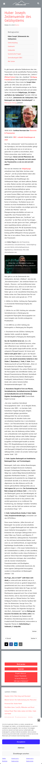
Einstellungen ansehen (21, 753)
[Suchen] (38, 3)
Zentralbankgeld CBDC (15, 58)
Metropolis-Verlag (10, 103)
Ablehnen (21, 748)
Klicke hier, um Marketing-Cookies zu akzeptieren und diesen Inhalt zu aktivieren (21, 264)
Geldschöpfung (13, 43)
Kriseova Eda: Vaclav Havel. (13, 703)
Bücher (17, 25)
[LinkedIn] (16, 644)
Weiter (34, 631)
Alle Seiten (11, 61)
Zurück (8, 638)
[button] (39, 720)
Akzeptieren (21, 742)
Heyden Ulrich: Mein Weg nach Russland (17, 696)
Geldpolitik (11, 50)
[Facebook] (11, 644)
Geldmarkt (11, 46)
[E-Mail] (20, 644)
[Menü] (4, 3)
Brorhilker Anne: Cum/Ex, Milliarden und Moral (19, 707)
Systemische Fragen (14, 54)
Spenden (21, 669)
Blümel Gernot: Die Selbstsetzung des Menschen (21, 700)
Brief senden (21, 664)
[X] (6, 644)
